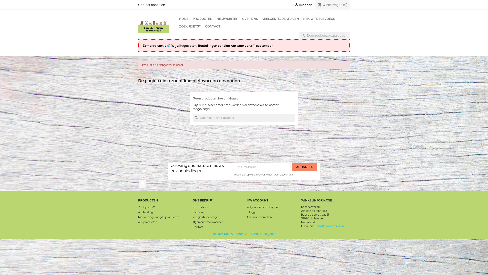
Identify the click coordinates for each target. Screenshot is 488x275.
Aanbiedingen (147, 212)
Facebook (142, 184)
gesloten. (190, 46)
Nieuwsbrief (227, 19)
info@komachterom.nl (330, 226)
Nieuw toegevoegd (319, 19)
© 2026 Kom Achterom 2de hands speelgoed (244, 234)
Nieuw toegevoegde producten (158, 217)
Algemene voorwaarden (208, 222)
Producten (202, 19)
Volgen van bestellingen (262, 207)
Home (184, 19)
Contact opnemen (151, 5)
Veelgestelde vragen (280, 19)
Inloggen (252, 212)
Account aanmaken (259, 217)
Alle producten (147, 222)
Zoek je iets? (190, 26)
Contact (212, 26)
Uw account (257, 200)
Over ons (250, 19)
